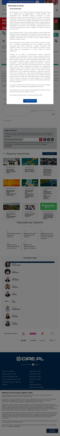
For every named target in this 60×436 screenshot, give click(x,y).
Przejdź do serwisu (30, 100)
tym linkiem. (15, 29)
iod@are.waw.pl (39, 78)
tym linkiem (25, 47)
